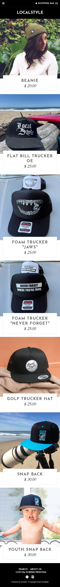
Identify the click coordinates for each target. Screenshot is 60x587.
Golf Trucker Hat (30, 399)
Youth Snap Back (30, 550)
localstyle (30, 13)
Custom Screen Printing (31, 572)
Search (23, 569)
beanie (30, 81)
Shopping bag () (47, 3)
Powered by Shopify (19, 582)
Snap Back (30, 474)
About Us (36, 569)
